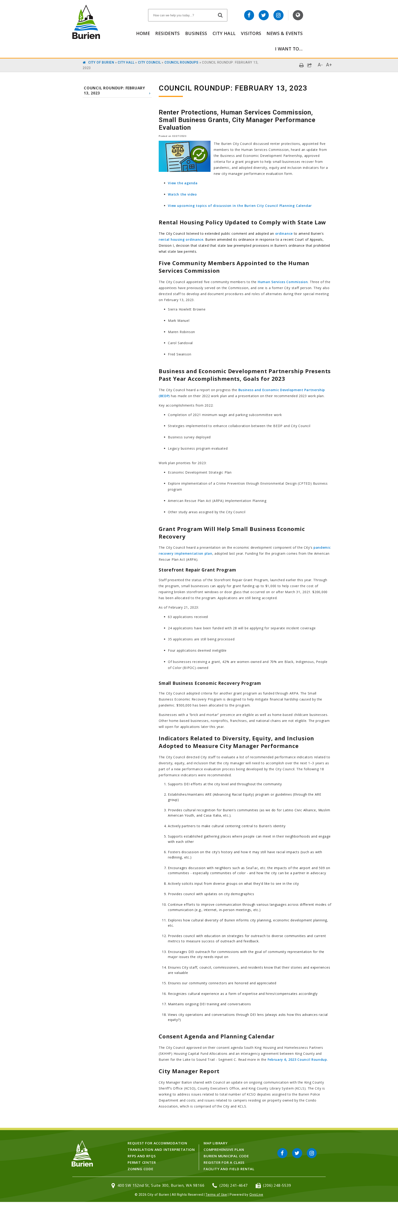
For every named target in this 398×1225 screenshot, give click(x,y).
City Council (149, 62)
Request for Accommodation (157, 1143)
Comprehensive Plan (224, 1149)
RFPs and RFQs (141, 1156)
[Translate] (298, 15)
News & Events (284, 33)
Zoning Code (140, 1168)
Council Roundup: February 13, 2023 (114, 90)
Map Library (216, 1143)
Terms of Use (216, 1194)
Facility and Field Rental (229, 1168)
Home (143, 33)
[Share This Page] (309, 65)
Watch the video (182, 194)
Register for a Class (224, 1162)
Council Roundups (181, 62)
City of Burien (101, 62)
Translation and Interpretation (161, 1149)
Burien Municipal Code (226, 1156)
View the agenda (183, 183)
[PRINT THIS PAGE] (301, 65)
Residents (167, 33)
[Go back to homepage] (86, 37)
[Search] (220, 15)
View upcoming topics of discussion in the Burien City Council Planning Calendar (240, 205)
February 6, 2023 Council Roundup (297, 1059)
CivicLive (256, 1194)
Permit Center (142, 1162)
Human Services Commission (283, 282)
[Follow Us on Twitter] (264, 15)
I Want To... (289, 49)
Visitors (251, 33)
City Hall (224, 33)
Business (196, 33)
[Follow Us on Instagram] (278, 15)
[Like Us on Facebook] (249, 15)
